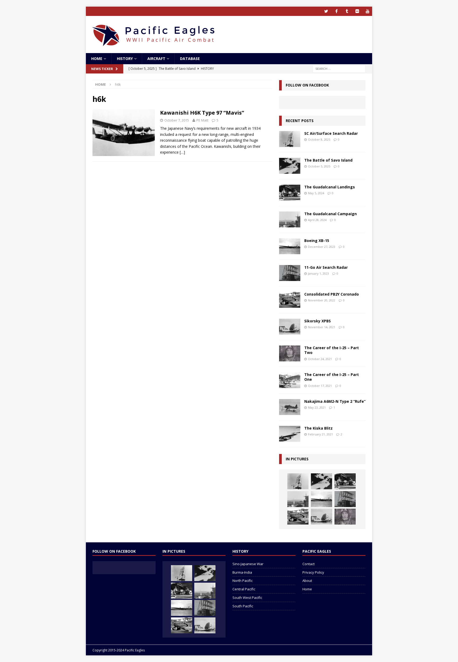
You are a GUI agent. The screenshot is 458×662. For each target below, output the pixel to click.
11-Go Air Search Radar (326, 267)
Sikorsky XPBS (317, 320)
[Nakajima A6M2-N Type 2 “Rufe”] (289, 407)
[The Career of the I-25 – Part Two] (289, 353)
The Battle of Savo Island (328, 160)
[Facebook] (336, 11)
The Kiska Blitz (318, 428)
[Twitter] (326, 11)
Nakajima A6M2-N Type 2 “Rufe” (334, 401)
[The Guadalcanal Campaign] (289, 219)
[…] (182, 152)
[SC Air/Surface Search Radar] (289, 139)
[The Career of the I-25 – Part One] (289, 380)
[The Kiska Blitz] (289, 434)
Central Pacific (243, 589)
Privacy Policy (313, 572)
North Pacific (242, 580)
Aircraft (156, 58)
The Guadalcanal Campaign (330, 213)
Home (96, 58)
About (307, 580)
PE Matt (202, 120)
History (125, 58)
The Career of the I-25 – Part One (331, 377)
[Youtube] (367, 11)
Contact (308, 563)
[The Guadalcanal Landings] (289, 193)
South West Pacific (247, 597)
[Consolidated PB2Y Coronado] (289, 300)
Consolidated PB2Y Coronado (331, 294)
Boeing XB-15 (316, 240)
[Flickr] (357, 11)
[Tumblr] (346, 11)
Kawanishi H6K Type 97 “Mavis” (202, 112)
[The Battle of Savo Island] (289, 166)
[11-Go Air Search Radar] (289, 273)
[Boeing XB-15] (289, 246)
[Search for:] (338, 68)
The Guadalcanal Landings (329, 186)
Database (190, 58)
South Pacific (242, 606)
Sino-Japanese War (247, 563)
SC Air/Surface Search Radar (331, 133)
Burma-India (242, 572)
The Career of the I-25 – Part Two (331, 350)
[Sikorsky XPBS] (289, 327)
